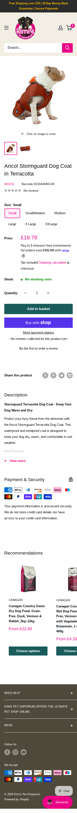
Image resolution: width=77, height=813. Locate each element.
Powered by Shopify (16, 799)
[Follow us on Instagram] (15, 752)
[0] (69, 27)
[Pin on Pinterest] (53, 375)
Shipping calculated (52, 262)
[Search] (67, 48)
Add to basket (38, 309)
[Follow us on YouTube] (24, 752)
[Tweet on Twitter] (62, 375)
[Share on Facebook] (45, 375)
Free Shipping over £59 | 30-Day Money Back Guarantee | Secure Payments (38, 6)
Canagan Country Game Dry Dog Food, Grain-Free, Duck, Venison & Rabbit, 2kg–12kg (27, 613)
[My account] (60, 27)
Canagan (15, 600)
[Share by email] (70, 375)
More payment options (38, 332)
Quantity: (11, 293)
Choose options (28, 651)
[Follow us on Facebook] (7, 752)
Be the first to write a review (38, 348)
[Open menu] (6, 27)
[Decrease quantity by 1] (25, 293)
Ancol (9, 184)
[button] (38, 348)
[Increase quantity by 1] (48, 293)
